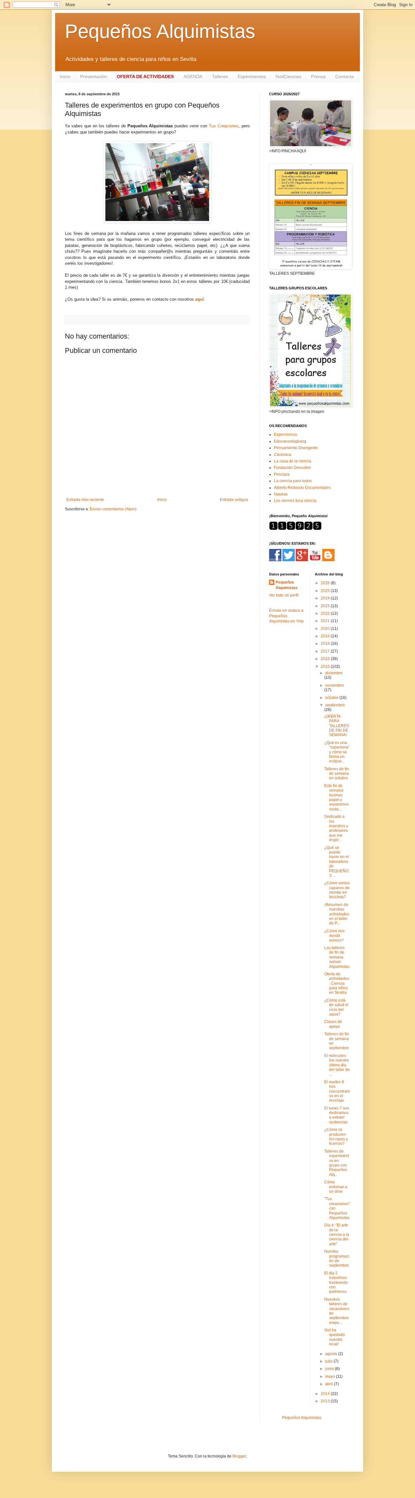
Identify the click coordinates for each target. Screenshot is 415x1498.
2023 (326, 606)
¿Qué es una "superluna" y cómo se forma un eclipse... (337, 752)
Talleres (220, 76)
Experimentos (252, 76)
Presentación (93, 76)
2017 (326, 651)
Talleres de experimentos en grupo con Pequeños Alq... (336, 1163)
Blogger (239, 1456)
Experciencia (285, 434)
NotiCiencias (288, 76)
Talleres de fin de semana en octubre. (336, 774)
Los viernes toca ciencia (295, 500)
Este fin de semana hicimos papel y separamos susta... (336, 797)
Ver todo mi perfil (284, 595)
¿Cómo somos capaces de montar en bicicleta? (337, 890)
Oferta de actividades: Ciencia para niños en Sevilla (336, 983)
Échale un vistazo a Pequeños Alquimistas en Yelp (286, 616)
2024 (326, 598)
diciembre (334, 673)
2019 (326, 636)
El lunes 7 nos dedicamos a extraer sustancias (336, 1115)
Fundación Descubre (292, 467)
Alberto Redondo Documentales (302, 487)
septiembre (335, 705)
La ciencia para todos (293, 481)
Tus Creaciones (224, 125)
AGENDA (193, 76)
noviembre (334, 685)
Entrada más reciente (85, 499)
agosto (331, 1354)
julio (329, 1361)
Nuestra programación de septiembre (336, 1258)
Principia (282, 474)
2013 (326, 1401)
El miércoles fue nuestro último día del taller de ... (337, 1065)
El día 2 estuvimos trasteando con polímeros (336, 1282)
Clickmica (282, 454)
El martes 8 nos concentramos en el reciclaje (337, 1091)
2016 (326, 658)
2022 (326, 613)
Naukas (281, 494)
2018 (326, 643)
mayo (330, 1376)
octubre (332, 697)
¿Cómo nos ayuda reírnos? (334, 936)
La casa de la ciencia (292, 461)
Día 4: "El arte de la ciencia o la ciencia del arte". (336, 1234)
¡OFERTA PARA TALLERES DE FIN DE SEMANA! (336, 725)
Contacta (344, 76)
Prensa (318, 76)
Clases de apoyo (333, 1023)
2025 (326, 590)
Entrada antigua (234, 499)
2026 (326, 583)
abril (329, 1384)
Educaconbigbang (290, 441)
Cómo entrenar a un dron (335, 1187)
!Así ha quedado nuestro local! (334, 1337)
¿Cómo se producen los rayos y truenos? (336, 1136)
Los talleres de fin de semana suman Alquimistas (337, 957)
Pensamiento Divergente (296, 448)
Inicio (65, 76)
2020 (326, 628)
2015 (326, 666)
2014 (326, 1393)
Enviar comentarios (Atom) (113, 509)
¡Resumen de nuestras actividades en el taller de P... (336, 914)
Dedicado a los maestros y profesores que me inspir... (336, 828)
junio (330, 1368)
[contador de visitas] (295, 529)
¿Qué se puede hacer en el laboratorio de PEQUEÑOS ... (336, 861)
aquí (199, 299)
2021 (326, 621)
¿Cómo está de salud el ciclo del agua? (336, 1007)
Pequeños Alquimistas (160, 31)
